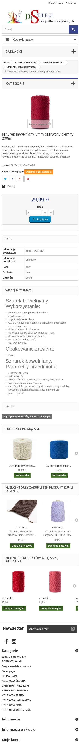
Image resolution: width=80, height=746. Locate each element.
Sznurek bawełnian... (22, 465)
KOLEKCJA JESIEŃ (13, 695)
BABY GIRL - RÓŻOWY (15, 690)
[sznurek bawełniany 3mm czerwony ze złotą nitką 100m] (18, 581)
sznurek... (58, 527)
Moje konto (11, 739)
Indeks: (6, 165)
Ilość (40, 207)
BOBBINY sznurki (12, 661)
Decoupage (8, 671)
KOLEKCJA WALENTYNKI (16, 710)
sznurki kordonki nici (14, 656)
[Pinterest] (27, 179)
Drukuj (11, 186)
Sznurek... (22, 527)
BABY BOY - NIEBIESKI (15, 685)
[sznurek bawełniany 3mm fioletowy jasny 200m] (58, 511)
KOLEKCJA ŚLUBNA (13, 681)
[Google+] (20, 179)
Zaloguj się (71, 3)
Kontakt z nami (55, 3)
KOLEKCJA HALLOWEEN (16, 700)
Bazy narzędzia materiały (16, 666)
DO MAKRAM (9, 676)
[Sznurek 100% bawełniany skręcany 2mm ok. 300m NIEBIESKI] (59, 449)
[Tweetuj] (5, 179)
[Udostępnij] (13, 179)
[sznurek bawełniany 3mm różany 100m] (55, 581)
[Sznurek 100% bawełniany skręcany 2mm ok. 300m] (22, 449)
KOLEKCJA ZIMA (12, 705)
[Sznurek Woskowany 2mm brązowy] (22, 511)
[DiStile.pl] (40, 16)
